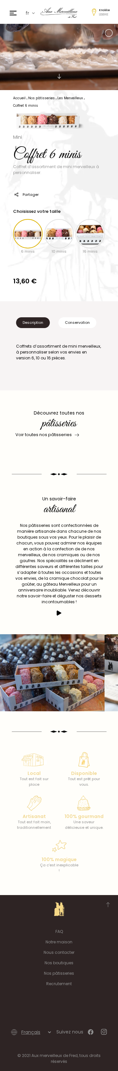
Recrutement (59, 983)
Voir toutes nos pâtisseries (43, 435)
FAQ (59, 931)
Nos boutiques (59, 963)
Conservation (77, 322)
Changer (103, 13)
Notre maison (59, 942)
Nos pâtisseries (59, 973)
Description (33, 322)
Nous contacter (59, 952)
